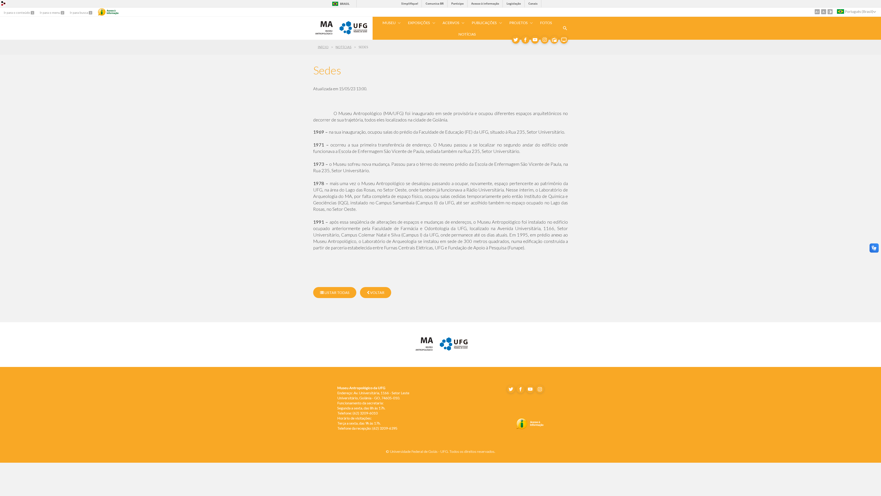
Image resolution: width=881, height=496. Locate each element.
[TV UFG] (564, 40)
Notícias (467, 34)
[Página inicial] (324, 34)
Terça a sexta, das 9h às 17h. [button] (359, 423)
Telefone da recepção (354, 428)
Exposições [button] (419, 22)
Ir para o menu (50, 12)
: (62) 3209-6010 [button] (357, 413)
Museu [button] (389, 22)
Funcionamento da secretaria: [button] (360, 403)
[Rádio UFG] (554, 40)
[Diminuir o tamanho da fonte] (823, 11)
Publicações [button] (484, 22)
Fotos (546, 22)
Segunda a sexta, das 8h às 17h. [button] (361, 408)
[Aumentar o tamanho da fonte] (817, 11)
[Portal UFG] (353, 32)
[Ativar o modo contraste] (830, 11)
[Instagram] (545, 40)
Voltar (376, 292)
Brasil (345, 4)
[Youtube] (535, 40)
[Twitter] (516, 40)
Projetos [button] (518, 22)
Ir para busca (79, 12)
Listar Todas (336, 292)
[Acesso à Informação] (108, 12)
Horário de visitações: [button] (354, 418)
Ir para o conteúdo (17, 12)
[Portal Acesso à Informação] (530, 428)
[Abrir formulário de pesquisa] (565, 28)
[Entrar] (3, 4)
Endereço (344, 393)
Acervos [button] (451, 22)
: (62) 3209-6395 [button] (367, 428)
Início (323, 47)
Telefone (344, 413)
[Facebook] (525, 40)
